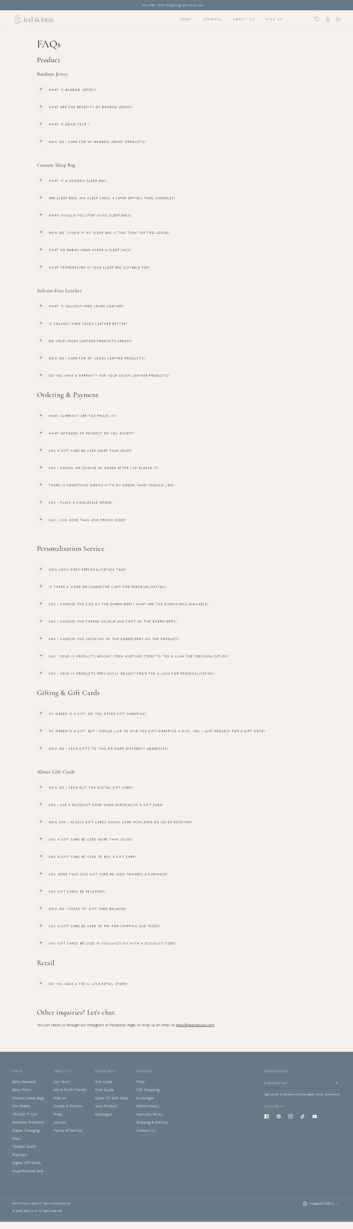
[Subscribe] (336, 1083)
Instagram (95, 1024)
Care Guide (104, 1089)
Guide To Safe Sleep (112, 1097)
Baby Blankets (24, 1081)
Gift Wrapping (147, 1089)
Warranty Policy (149, 1114)
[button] (316, 19)
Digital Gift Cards (26, 1162)
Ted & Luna (30, 1210)
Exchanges (145, 1097)
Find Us (60, 1097)
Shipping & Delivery (152, 1122)
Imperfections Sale (27, 1170)
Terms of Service (68, 1130)
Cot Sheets (21, 1105)
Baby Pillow (22, 1089)
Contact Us (145, 1130)
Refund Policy (147, 1105)
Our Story (62, 1081)
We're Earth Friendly (70, 1089)
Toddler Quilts (24, 1146)
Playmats (20, 1154)
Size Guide (104, 1081)
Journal (60, 1122)
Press (58, 1114)
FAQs (140, 1081)
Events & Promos (68, 1105)
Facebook (118, 1024)
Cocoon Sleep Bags (28, 1097)
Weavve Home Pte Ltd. (56, 1203)
